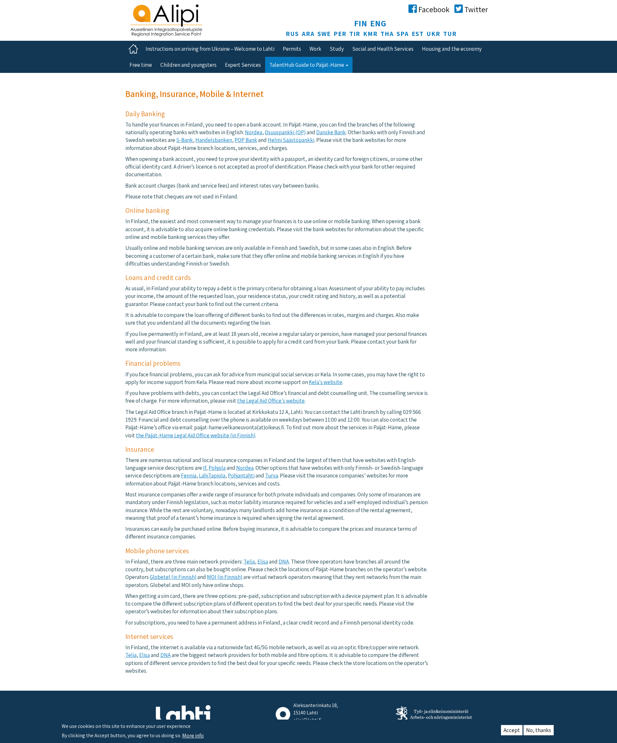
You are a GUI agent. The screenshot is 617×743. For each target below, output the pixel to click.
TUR (450, 34)
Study (337, 48)
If (204, 467)
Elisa (262, 561)
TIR (354, 34)
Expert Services (243, 64)
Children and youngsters (188, 64)
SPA (403, 34)
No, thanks (538, 730)
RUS (292, 34)
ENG (378, 23)
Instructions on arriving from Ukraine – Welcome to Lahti (210, 48)
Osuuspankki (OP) (285, 132)
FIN (360, 23)
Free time (141, 64)
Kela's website (325, 382)
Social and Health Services (383, 48)
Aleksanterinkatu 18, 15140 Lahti (315, 709)
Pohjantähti (241, 475)
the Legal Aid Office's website (271, 400)
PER (340, 34)
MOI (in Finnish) (224, 577)
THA (387, 34)
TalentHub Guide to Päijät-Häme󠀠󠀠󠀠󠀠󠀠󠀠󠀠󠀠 (307, 64)
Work (315, 48)
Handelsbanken (213, 140)
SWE (324, 34)
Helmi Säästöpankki (291, 140)
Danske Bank (331, 132)
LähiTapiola (212, 475)
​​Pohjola (217, 467)
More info (193, 735)
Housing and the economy (452, 48)
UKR (433, 34)
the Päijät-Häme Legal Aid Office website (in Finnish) (195, 435)
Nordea (253, 132)
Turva (271, 475)
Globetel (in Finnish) (173, 577)
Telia (249, 561)
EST (418, 34)
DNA (284, 561)
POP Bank (246, 140)
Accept (512, 730)
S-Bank (184, 140)
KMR (370, 34)
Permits (292, 48)
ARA (308, 34)
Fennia (188, 475)
